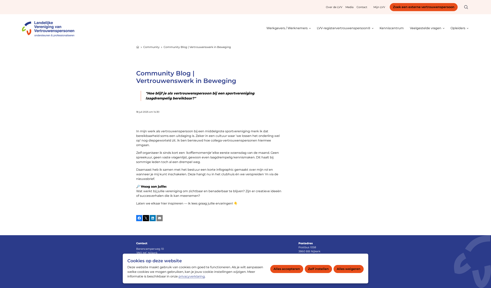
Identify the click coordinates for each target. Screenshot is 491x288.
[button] (139, 218)
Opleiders (458, 28)
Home (137, 46)
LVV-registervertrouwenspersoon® (343, 28)
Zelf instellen (318, 269)
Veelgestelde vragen (425, 28)
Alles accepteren (287, 269)
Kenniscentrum (392, 28)
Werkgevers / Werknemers (287, 28)
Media (349, 7)
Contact (362, 7)
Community (151, 47)
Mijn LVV (379, 7)
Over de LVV (334, 7)
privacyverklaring (192, 276)
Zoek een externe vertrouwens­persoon (423, 7)
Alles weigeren (348, 269)
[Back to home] (50, 28)
